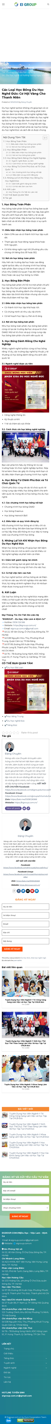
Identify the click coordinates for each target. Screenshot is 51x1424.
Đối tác (7, 1372)
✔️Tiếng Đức (10, 725)
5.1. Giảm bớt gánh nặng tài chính (23, 184)
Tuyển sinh (9, 1363)
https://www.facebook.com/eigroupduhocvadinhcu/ (25, 868)
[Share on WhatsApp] (14, 891)
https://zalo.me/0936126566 (23, 799)
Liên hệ (7, 1382)
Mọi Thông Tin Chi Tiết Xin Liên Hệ (23, 192)
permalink (18, 960)
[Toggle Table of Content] (44, 138)
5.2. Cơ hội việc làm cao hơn (20, 186)
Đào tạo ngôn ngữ (38, 958)
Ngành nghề (10, 1368)
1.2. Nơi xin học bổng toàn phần (22, 147)
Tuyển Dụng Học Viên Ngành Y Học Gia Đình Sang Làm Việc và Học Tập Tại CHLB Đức (28, 1155)
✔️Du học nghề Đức (14, 721)
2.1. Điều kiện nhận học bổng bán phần (25, 152)
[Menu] (3, 4)
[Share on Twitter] (23, 891)
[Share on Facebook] (19, 891)
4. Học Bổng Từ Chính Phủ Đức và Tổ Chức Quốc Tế (25, 168)
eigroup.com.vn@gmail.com (24, 628)
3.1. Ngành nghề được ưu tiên (21, 161)
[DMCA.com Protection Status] (25, 1420)
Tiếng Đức (9, 1358)
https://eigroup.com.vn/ (24, 625)
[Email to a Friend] (28, 891)
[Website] (28, 808)
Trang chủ (9, 1349)
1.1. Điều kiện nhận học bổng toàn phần (24, 144)
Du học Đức (25, 958)
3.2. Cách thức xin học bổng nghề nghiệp (26, 164)
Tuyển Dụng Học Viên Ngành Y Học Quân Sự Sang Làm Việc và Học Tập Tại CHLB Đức (28, 1145)
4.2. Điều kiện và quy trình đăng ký (23, 175)
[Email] (24, 808)
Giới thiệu (8, 1353)
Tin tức (7, 1377)
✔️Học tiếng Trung (14, 716)
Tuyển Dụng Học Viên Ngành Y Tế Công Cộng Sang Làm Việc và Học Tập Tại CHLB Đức (28, 1116)
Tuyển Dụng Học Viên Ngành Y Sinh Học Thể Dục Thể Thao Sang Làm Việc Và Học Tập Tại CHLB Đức (28, 1126)
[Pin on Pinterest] (32, 891)
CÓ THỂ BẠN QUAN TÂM (17, 195)
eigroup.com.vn (24, 1243)
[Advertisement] (25, 35)
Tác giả (8, 198)
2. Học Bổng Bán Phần (15, 150)
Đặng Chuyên (26, 102)
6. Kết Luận (10, 189)
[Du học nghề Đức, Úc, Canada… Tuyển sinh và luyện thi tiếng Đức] (25, 4)
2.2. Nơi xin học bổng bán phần (22, 155)
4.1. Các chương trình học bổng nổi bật (25, 172)
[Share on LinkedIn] (37, 891)
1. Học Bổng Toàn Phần (15, 141)
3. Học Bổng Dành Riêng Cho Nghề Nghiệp (25, 158)
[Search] (48, 4)
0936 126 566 (19, 622)
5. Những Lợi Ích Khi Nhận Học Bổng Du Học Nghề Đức (24, 179)
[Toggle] (46, 1358)
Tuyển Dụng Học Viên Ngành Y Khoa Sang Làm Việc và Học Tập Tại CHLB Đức (29, 1135)
